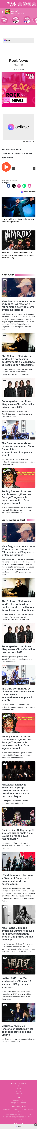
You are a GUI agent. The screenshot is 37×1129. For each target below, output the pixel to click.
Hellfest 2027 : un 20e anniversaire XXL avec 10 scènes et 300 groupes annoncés (16, 982)
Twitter (18, 1088)
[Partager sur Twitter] (13, 187)
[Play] (3, 12)
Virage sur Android (18, 1103)
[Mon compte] (34, 4)
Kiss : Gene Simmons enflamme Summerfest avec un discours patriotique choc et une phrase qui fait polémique (18, 933)
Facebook (18, 1086)
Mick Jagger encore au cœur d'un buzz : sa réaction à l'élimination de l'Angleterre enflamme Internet (18, 305)
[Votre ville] (20, 4)
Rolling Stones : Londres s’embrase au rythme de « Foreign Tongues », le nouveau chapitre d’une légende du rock (17, 497)
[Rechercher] (29, 4)
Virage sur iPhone (18, 1100)
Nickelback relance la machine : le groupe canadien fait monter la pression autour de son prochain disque (15, 790)
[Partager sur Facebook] (8, 187)
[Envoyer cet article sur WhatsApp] (23, 187)
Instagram (18, 1091)
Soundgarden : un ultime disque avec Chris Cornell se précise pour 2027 (18, 404)
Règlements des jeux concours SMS (18, 1114)
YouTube (18, 1093)
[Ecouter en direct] (25, 4)
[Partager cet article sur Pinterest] (18, 187)
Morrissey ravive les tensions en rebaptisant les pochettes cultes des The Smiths (17, 1030)
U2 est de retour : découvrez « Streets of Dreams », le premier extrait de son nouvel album (18, 879)
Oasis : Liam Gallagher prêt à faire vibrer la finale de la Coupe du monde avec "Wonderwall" (18, 834)
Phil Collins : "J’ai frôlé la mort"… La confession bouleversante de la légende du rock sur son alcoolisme (18, 360)
